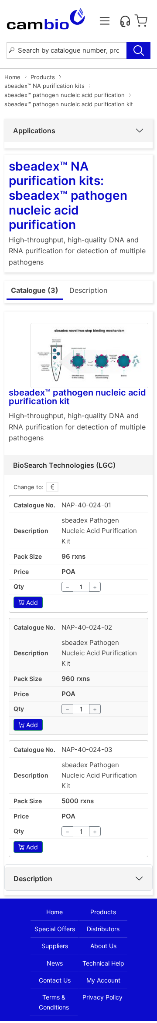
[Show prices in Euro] (52, 487)
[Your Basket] (140, 20)
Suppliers (54, 945)
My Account (103, 980)
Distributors (103, 928)
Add (32, 602)
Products (43, 77)
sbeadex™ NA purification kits (44, 85)
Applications (34, 130)
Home (12, 77)
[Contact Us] (125, 20)
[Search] (138, 50)
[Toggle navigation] (104, 20)
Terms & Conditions (54, 1001)
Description (33, 878)
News (55, 963)
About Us (103, 945)
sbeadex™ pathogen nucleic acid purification (64, 94)
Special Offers (54, 928)
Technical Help (103, 963)
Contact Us (55, 980)
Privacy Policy (102, 997)
